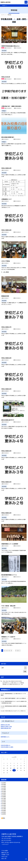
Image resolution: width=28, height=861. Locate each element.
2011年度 (3, 808)
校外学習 (16, 681)
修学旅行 (20, 681)
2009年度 (3, 812)
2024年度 (3, 786)
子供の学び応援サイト (5, 745)
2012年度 (3, 807)
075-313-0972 (7, 838)
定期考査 (22, 682)
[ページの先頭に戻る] (26, 859)
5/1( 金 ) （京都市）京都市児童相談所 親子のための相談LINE (13, 698)
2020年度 (3, 793)
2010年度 (3, 810)
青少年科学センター (17, 684)
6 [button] (11, 650)
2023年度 (3, 788)
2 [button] (4, 650)
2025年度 (3, 784)
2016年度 (3, 800)
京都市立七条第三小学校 (6, 726)
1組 (22, 684)
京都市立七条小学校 (5, 724)
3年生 (9, 681)
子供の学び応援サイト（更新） (7, 747)
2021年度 (3, 791)
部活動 (12, 681)
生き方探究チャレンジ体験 (8, 682)
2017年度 (3, 798)
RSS (4, 818)
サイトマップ (5, 844)
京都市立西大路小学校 (6, 728)
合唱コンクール (17, 682)
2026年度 (3, 783)
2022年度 (3, 789)
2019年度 (3, 795)
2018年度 (3, 796)
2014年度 (3, 803)
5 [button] (9, 650)
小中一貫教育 (6, 272)
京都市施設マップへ (5, 736)
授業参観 (4, 684)
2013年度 (3, 805)
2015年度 (3, 802)
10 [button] (17, 650)
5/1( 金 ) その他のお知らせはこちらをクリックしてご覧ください (13, 711)
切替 (25, 671)
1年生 (4, 681)
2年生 (6, 681)
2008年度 (3, 814)
